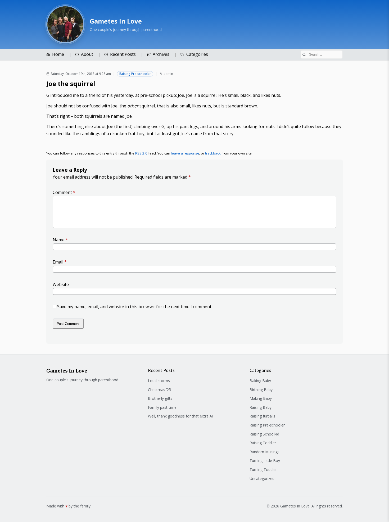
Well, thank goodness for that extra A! (180, 416)
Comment (64, 192)
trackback (213, 153)
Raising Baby (261, 407)
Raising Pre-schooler (135, 73)
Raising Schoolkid (264, 434)
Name (60, 240)
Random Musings (264, 451)
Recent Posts (123, 54)
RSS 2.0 (141, 153)
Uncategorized (262, 478)
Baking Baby (260, 380)
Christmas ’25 (159, 389)
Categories (197, 54)
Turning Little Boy (265, 460)
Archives (161, 54)
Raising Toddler (263, 442)
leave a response (185, 153)
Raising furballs (262, 416)
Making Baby (261, 398)
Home (58, 54)
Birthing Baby (261, 389)
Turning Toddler (263, 469)
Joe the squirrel (70, 83)
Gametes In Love (116, 21)
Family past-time (162, 407)
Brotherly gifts (160, 398)
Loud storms (159, 380)
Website (61, 284)
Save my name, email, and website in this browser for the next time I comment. (134, 307)
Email (60, 262)
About (87, 54)
